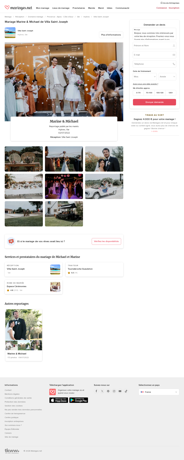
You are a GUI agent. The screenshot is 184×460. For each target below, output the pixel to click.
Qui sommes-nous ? (13, 425)
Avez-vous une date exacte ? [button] (145, 84)
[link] (23, 335)
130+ (171, 93)
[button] (64, 241)
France (148, 392)
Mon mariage (42, 8)
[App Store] (58, 402)
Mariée (91, 8)
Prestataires (79, 8)
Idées (109, 8)
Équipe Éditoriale (12, 429)
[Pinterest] (108, 391)
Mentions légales (12, 394)
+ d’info (154, 131)
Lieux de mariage (60, 8)
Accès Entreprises (171, 3)
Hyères (87, 17)
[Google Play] (78, 402)
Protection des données (15, 402)
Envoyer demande (155, 102)
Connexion (161, 8)
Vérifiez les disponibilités (106, 241)
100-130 (159, 93)
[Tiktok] (126, 391)
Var (78, 17)
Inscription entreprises (14, 421)
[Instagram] (114, 391)
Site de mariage (11, 437)
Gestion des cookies (14, 406)
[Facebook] (96, 391)
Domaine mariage (36, 17)
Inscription (174, 8)
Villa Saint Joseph (101, 17)
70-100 (149, 93)
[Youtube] (120, 391)
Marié (101, 8)
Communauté (122, 8)
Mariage (8, 17)
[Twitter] (102, 391)
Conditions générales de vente (18, 398)
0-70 (138, 93)
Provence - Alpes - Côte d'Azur (60, 17)
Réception (20, 17)
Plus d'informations (111, 34)
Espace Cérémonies (16, 286)
